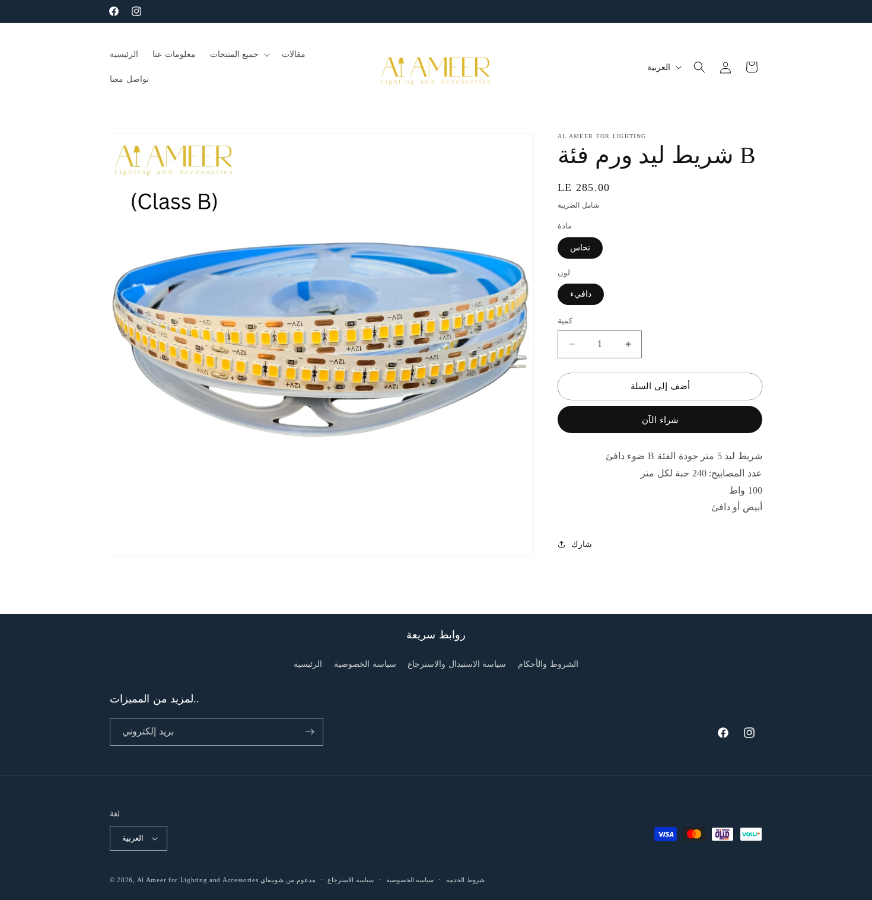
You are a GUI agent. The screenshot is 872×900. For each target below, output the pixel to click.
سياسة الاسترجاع (350, 879)
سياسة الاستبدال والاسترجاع (457, 664)
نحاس (580, 247)
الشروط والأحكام (548, 664)
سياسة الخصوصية (365, 664)
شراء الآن (660, 419)
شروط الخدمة (465, 879)
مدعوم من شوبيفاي (287, 879)
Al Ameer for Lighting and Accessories (198, 879)
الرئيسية (308, 664)
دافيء (580, 294)
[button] (239, 54)
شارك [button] (581, 543)
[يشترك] (310, 732)
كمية (565, 320)
